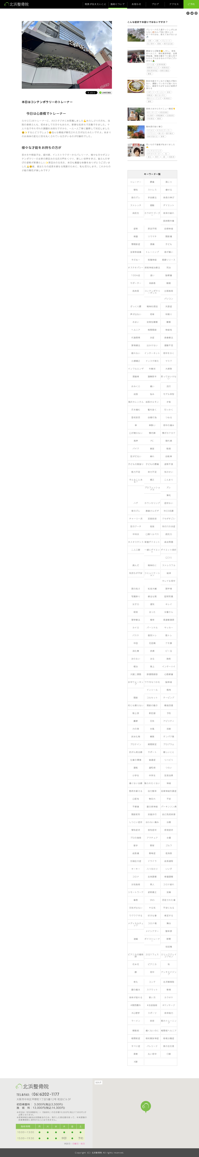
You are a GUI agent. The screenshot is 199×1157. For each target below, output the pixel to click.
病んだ (135, 565)
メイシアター (152, 931)
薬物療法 (135, 345)
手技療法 (150, 118)
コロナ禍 (152, 923)
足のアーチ (135, 526)
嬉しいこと (168, 752)
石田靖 (152, 643)
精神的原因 (152, 307)
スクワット (151, 133)
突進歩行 (152, 814)
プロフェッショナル (152, 489)
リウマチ (152, 237)
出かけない (152, 345)
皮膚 (152, 651)
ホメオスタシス (136, 542)
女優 (169, 838)
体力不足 (152, 472)
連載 (136, 939)
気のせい (168, 472)
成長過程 (168, 861)
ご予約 (191, 4)
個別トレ (152, 635)
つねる (168, 418)
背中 (157, 157)
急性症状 (152, 830)
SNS (152, 900)
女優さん (168, 612)
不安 (169, 799)
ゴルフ (169, 846)
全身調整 (152, 877)
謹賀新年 (152, 377)
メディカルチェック (135, 924)
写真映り (135, 597)
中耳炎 (136, 534)
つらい (169, 768)
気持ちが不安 (136, 573)
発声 (136, 441)
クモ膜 (168, 643)
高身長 (135, 291)
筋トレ (168, 635)
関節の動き (152, 706)
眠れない (135, 353)
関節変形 (135, 814)
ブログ (155, 4)
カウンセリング (152, 503)
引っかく (168, 410)
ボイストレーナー (152, 940)
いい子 (169, 869)
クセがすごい (169, 519)
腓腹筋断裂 (152, 674)
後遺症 (152, 760)
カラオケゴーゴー (164, 130)
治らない (135, 659)
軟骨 (162, 136)
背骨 (152, 314)
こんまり (168, 480)
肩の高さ (135, 589)
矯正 (152, 480)
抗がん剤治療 (136, 752)
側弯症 (152, 853)
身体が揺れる (152, 136)
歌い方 (161, 133)
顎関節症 (135, 244)
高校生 (135, 213)
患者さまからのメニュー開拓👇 (161, 109)
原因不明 (152, 229)
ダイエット (168, 205)
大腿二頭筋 (135, 674)
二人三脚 (135, 550)
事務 (136, 900)
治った (152, 612)
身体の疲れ (168, 213)
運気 (152, 604)
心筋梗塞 (168, 674)
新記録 (152, 713)
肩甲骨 (168, 589)
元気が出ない (136, 908)
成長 (136, 394)
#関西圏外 (160, 115)
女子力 (135, 604)
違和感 (152, 768)
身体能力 (167, 98)
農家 (136, 721)
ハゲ (136, 503)
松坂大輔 (152, 589)
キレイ (168, 604)
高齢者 (171, 157)
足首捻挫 (152, 519)
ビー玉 (168, 651)
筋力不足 (135, 472)
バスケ (135, 635)
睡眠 (159, 118)
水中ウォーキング (135, 683)
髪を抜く (152, 410)
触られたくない (152, 783)
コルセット (152, 698)
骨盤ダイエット (152, 542)
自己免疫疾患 (169, 814)
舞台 (169, 923)
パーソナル (152, 628)
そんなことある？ (136, 481)
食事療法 (168, 338)
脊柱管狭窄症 (152, 70)
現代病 (168, 441)
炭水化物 (135, 737)
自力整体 (152, 791)
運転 (136, 768)
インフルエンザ (136, 369)
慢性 (136, 190)
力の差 (135, 729)
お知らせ (136, 4)
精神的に (152, 565)
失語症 (168, 307)
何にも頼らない (135, 706)
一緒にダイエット (152, 551)
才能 (169, 402)
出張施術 (170, 115)
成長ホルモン (152, 402)
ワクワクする (136, 916)
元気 (152, 721)
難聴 (169, 322)
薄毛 (169, 495)
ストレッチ (135, 205)
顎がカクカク (169, 433)
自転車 (168, 456)
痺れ (152, 456)
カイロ (135, 628)
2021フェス (152, 955)
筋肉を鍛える (136, 791)
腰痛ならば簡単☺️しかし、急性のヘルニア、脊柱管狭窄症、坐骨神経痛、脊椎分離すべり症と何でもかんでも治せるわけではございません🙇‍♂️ (161, 55)
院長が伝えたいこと (95, 4)
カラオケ (150, 130)
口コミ (169, 558)
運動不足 (168, 345)
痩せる (169, 190)
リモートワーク (135, 892)
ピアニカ (152, 964)
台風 (152, 729)
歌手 (136, 846)
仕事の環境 (135, 760)
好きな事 (152, 916)
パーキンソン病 (169, 807)
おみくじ (135, 386)
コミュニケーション (152, 574)
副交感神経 (152, 807)
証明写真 (168, 597)
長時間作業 (168, 221)
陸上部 (135, 713)
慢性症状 (135, 830)
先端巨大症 (135, 861)
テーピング (168, 698)
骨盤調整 (168, 877)
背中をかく (168, 353)
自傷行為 (152, 418)
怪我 (152, 526)
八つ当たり (152, 869)
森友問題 (168, 542)
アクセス (174, 4)
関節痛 (168, 237)
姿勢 (136, 229)
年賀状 (152, 369)
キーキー (135, 869)
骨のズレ (135, 511)
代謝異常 (135, 338)
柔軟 (159, 44)
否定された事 (169, 900)
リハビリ (168, 760)
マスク (168, 361)
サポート (152, 752)
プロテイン (135, 744)
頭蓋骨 (136, 377)
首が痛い (168, 252)
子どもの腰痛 (152, 464)
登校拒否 (135, 418)
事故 (152, 449)
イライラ (152, 861)
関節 (136, 698)
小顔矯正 (135, 361)
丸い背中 (150, 44)
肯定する (168, 916)
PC (152, 441)
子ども (168, 244)
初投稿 (169, 947)
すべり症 (150, 64)
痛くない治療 (136, 783)
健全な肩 (152, 597)
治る (152, 659)
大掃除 (168, 369)
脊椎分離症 (164, 70)
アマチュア (152, 838)
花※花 (135, 964)
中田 (136, 643)
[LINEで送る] (105, 93)
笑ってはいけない (168, 378)
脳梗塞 (168, 275)
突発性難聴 (152, 322)
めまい (136, 322)
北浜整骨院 (168, 982)
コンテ (152, 982)
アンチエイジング (154, 150)
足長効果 (168, 776)
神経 (169, 783)
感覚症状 (168, 830)
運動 (149, 101)
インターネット (152, 353)
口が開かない (136, 433)
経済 (169, 573)
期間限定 (152, 744)
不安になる (168, 908)
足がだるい (135, 456)
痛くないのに (160, 95)
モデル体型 (168, 394)
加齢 (169, 729)
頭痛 (152, 244)
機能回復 (168, 706)
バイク (136, 449)
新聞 (169, 939)
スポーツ (150, 92)
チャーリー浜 (136, 519)
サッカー (168, 628)
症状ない (168, 503)
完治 (169, 268)
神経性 (168, 330)
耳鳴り (168, 314)
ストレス (152, 190)
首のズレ (135, 198)
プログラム (168, 744)
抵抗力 (168, 534)
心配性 (135, 799)
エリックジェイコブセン (169, 956)
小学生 (135, 776)
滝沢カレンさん (136, 402)
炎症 (152, 338)
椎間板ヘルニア (153, 67)
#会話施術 (164, 112)
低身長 (169, 853)
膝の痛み (169, 133)
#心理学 (150, 115)
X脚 (157, 40)
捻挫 (169, 92)
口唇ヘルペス (152, 534)
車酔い (152, 425)
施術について (118, 4)
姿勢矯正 (152, 892)
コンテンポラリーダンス (152, 292)
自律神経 (168, 229)
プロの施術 (135, 838)
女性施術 (135, 885)
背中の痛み (168, 425)
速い (152, 275)
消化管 (135, 651)
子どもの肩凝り (136, 464)
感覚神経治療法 (152, 268)
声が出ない (135, 314)
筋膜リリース (169, 260)
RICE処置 (169, 511)
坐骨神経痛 (161, 64)
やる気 (152, 908)
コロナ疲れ (168, 885)
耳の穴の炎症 (169, 526)
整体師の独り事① (154, 126)
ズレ (169, 488)
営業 (169, 892)
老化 (149, 157)
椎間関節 (152, 330)
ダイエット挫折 (168, 550)
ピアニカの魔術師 (135, 956)
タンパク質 (168, 737)
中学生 (152, 776)
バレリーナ (166, 40)
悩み (152, 394)
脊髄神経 (152, 260)
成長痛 (135, 853)
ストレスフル (169, 565)
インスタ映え (152, 361)
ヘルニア (135, 330)
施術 (169, 659)
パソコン (168, 299)
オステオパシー (135, 268)
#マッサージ (152, 112)
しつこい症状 (136, 822)
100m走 (135, 275)
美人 (152, 885)
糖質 (152, 737)
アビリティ (168, 721)
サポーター (135, 283)
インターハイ (169, 667)
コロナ (135, 877)
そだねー (135, 260)
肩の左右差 (168, 44)
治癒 (169, 822)
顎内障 (152, 433)
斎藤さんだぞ (152, 511)
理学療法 (135, 620)
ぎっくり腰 (135, 307)
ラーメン (160, 92)
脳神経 (168, 682)
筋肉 (169, 690)
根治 (136, 667)
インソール (152, 690)
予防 (169, 713)
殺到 (136, 612)
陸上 (152, 667)
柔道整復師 (168, 620)
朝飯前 (150, 95)
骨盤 (136, 237)
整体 (152, 620)
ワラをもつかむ (152, 682)
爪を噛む (135, 410)
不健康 (135, 807)
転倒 (169, 449)
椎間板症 (165, 67)
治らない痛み (152, 822)
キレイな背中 (169, 581)
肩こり (169, 182)
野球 (152, 846)
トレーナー (135, 182)
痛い (152, 386)
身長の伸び (168, 198)
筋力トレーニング (154, 98)
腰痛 (149, 74)
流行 (169, 386)
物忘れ (152, 799)
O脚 (149, 40)
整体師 (168, 931)
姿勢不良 (168, 464)
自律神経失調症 (169, 791)
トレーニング (152, 252)
